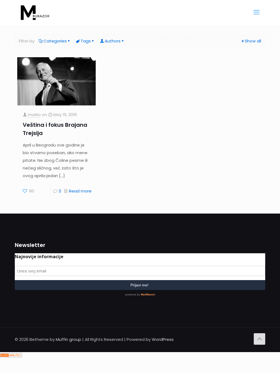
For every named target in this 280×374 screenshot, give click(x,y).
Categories (55, 41)
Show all (253, 41)
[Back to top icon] (259, 339)
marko (34, 114)
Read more (80, 191)
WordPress (163, 339)
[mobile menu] (256, 12)
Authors (113, 41)
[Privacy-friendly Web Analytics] (11, 356)
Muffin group (68, 339)
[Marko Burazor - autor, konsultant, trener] (35, 12)
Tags (86, 41)
